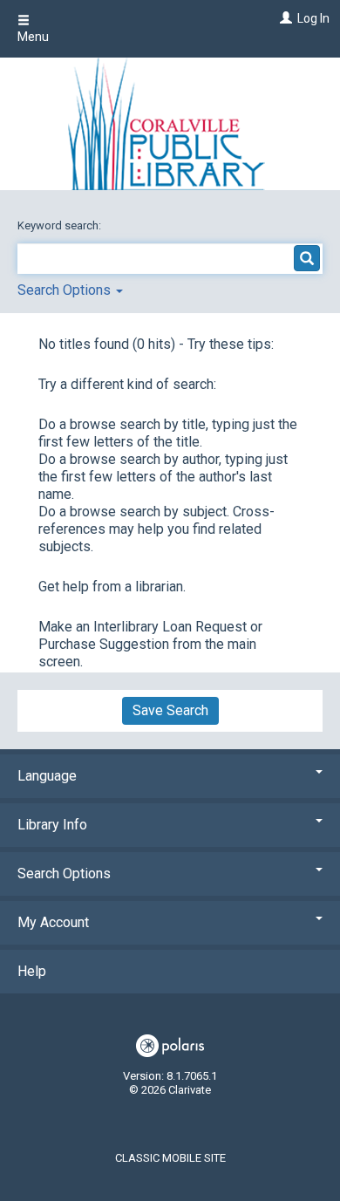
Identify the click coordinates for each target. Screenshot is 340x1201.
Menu (33, 37)
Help (31, 971)
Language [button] (47, 776)
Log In (313, 18)
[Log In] (283, 18)
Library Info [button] (52, 824)
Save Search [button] (170, 710)
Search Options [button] (65, 290)
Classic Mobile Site (170, 1157)
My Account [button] (53, 922)
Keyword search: (60, 225)
